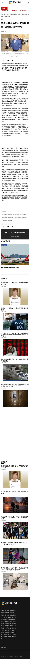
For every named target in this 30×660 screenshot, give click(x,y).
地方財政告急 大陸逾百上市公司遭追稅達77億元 (14, 335)
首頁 (2, 14)
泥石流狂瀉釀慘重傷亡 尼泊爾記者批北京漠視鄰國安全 (14, 360)
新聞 (6, 14)
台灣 (2, 19)
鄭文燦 (12, 224)
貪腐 (7, 224)
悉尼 (2, 245)
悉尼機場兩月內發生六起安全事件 (10, 267)
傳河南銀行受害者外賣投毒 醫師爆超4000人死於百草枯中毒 (15, 386)
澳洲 (5, 245)
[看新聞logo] (15, 4)
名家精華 (23, 11)
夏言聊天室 (5, 11)
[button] (3, 61)
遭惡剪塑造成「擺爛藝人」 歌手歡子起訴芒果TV (14, 283)
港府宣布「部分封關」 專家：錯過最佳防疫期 (14, 518)
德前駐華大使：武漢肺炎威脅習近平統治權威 (14, 492)
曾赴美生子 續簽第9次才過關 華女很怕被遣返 (14, 309)
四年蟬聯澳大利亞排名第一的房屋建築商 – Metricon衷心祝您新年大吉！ (15, 569)
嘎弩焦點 (14, 11)
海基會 (4, 224)
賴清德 (9, 224)
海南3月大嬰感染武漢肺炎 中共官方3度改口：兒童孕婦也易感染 (14, 543)
